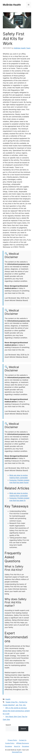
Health (7, 699)
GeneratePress (17, 752)
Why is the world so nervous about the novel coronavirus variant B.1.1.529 (16, 711)
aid (17, 705)
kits (24, 705)
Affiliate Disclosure (22, 743)
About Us (17, 746)
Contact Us (22, 740)
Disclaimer (8, 746)
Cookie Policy (9, 743)
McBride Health (12, 4)
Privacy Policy (12, 740)
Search (8, 725)
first (20, 705)
